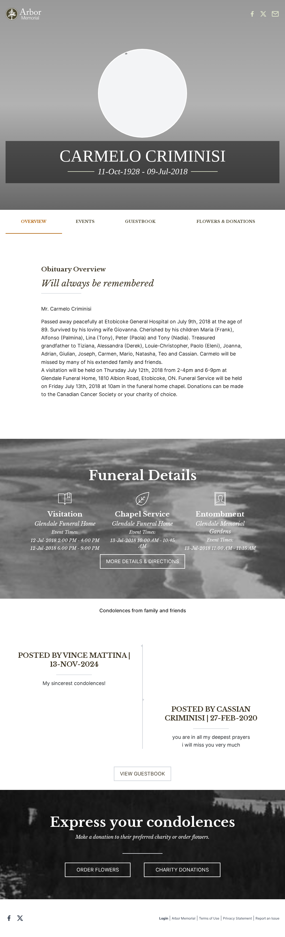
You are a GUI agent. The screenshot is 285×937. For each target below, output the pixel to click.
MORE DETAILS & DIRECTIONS (142, 561)
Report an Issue (267, 918)
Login (163, 918)
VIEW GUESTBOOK (142, 774)
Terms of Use (209, 918)
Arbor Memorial (183, 918)
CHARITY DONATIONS (182, 870)
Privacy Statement (237, 918)
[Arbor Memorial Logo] (23, 14)
